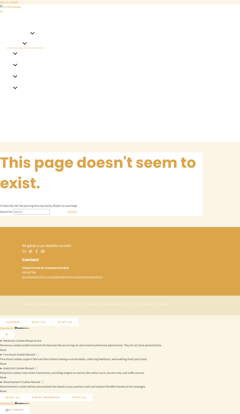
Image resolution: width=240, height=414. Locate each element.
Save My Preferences (46, 397)
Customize (13, 322)
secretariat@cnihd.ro (34, 277)
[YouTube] (43, 252)
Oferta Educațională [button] (18, 33)
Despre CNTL (14, 22)
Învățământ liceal (27, 77)
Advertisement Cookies (17, 382)
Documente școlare (18, 134)
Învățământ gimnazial (30, 65)
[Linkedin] (24, 252)
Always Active (33, 340)
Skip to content (9, 2)
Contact (11, 99)
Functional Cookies (14, 354)
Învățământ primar (28, 54)
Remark (30, 354)
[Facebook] (36, 252)
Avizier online (14, 111)
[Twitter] (30, 252)
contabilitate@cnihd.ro (60, 277)
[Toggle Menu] (25, 43)
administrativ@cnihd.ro (88, 277)
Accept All (65, 322)
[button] (32, 33)
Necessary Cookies (14, 340)
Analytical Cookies (13, 368)
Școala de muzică (27, 88)
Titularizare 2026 (16, 122)
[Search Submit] (55, 212)
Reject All (39, 322)
